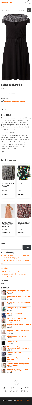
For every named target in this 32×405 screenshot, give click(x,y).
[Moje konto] (25, 2)
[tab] (16, 110)
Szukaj (3, 243)
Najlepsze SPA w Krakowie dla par (10, 271)
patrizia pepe (22, 101)
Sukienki (7, 100)
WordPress (19, 400)
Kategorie (7, 6)
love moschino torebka (14, 101)
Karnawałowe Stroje (6, 2)
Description (5, 110)
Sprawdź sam (12, 93)
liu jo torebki (6, 101)
